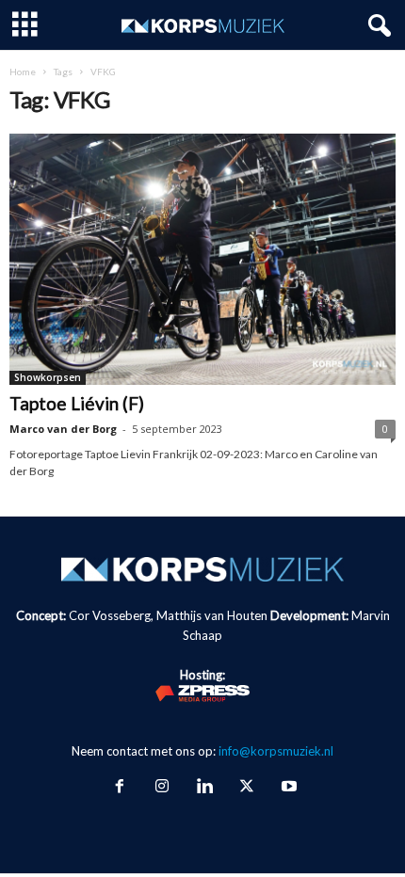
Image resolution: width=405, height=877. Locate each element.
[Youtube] (287, 787)
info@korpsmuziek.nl (276, 750)
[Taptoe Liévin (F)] (202, 259)
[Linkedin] (204, 787)
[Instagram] (161, 787)
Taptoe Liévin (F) (76, 403)
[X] (246, 787)
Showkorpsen (47, 377)
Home (22, 71)
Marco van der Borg (63, 429)
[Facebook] (119, 787)
